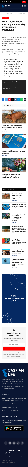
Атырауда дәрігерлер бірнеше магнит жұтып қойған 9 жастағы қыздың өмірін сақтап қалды (18, 262)
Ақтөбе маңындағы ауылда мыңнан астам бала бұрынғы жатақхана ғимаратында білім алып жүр (19, 229)
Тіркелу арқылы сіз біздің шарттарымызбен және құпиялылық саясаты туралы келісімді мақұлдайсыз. (14, 354)
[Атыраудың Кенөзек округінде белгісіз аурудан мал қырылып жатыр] (14, 116)
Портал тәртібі (15, 10)
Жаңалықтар (5, 17)
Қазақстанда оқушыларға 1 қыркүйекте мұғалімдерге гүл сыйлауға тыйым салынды (11, 176)
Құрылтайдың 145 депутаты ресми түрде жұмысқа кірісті (18, 251)
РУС (24, 1)
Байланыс (8, 452)
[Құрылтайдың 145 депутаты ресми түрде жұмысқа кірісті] (6, 252)
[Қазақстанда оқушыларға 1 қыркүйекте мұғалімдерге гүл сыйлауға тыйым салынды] (14, 165)
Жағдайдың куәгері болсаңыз (14, 456)
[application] (14, 87)
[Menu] (25, 6)
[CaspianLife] (11, 6)
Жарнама (7, 453)
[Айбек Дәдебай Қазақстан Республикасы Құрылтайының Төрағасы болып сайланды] (6, 241)
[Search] (23, 6)
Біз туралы (4, 10)
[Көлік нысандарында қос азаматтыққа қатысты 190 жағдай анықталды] (14, 141)
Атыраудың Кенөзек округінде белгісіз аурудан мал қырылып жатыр (12, 127)
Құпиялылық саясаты (13, 450)
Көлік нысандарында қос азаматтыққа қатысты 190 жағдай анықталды (13, 151)
